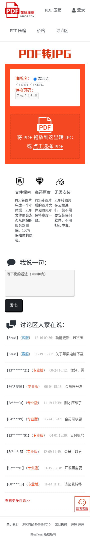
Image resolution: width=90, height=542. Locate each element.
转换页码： (25, 90)
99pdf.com (36, 534)
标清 (38, 84)
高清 (24, 84)
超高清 (43, 79)
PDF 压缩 (53, 10)
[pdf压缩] (20, 10)
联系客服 (82, 509)
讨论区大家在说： (44, 325)
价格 (41, 31)
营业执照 (61, 524)
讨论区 (62, 31)
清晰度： (23, 78)
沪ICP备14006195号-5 (36, 524)
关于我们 (12, 524)
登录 (80, 10)
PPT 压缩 (18, 31)
